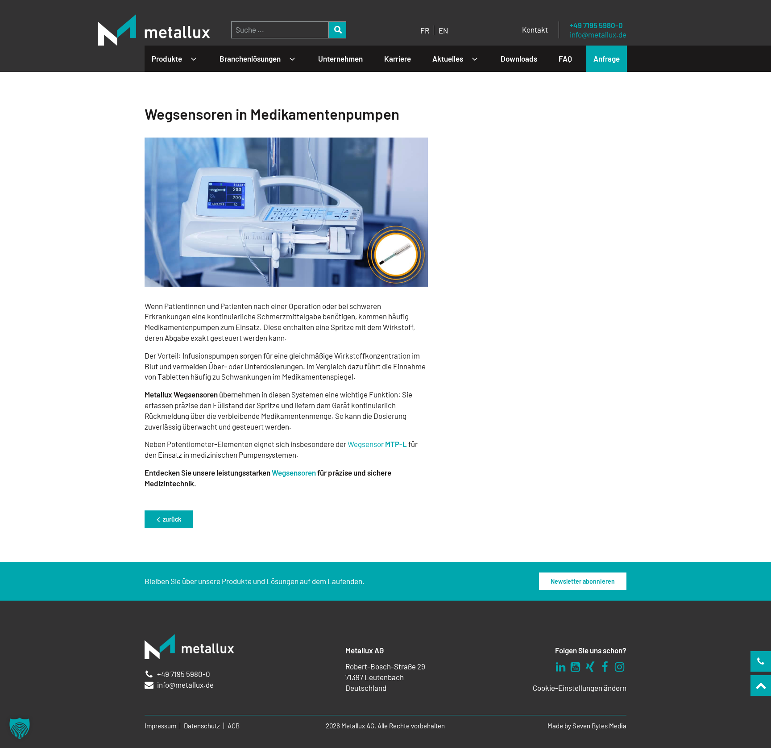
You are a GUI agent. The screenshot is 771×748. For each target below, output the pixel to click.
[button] (19, 728)
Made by (586, 726)
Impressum (160, 726)
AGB (234, 726)
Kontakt (535, 29)
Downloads (519, 58)
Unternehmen (340, 58)
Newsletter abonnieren (583, 581)
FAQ (565, 58)
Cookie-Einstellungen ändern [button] (579, 687)
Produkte (167, 58)
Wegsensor (377, 443)
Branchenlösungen (250, 58)
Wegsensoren (294, 472)
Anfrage (606, 58)
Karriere (397, 58)
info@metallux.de (598, 34)
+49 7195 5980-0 (596, 25)
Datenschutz (202, 726)
